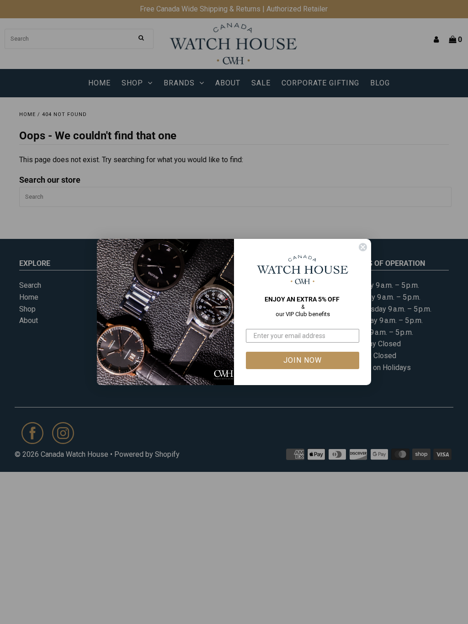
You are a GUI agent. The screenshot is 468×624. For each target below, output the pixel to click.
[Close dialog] (362, 247)
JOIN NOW (302, 360)
